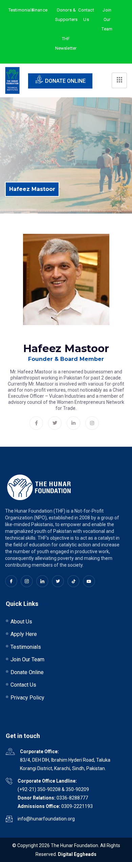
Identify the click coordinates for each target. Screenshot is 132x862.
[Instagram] (92, 423)
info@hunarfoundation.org (46, 818)
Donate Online (65, 81)
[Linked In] (42, 581)
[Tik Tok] (73, 581)
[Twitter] (55, 423)
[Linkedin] (73, 423)
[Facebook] (36, 423)
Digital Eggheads (77, 854)
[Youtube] (89, 581)
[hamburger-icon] (119, 80)
